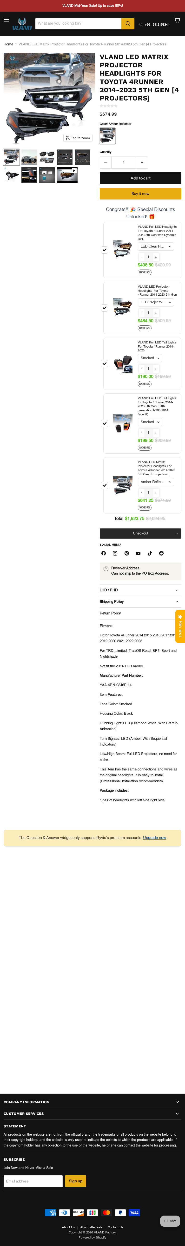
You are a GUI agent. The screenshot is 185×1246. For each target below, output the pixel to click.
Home (8, 44)
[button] (11, 157)
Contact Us (115, 1227)
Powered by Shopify (92, 1237)
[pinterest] (127, 553)
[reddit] (161, 553)
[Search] (127, 23)
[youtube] (138, 553)
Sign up (75, 1181)
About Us (68, 1227)
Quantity (106, 152)
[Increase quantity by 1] (142, 163)
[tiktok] (150, 553)
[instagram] (115, 553)
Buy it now (140, 193)
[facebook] (103, 553)
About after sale (91, 1227)
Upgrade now (154, 838)
